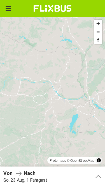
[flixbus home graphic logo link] (52, 8)
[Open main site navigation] (8, 8)
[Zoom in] (98, 24)
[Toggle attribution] (98, 160)
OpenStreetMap (82, 160)
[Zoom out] (98, 32)
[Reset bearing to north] (98, 40)
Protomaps (58, 160)
